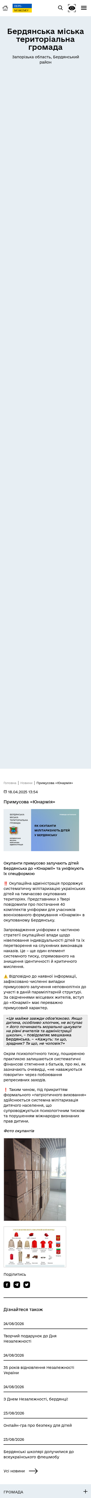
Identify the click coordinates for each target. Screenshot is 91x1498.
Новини (26, 783)
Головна (10, 783)
